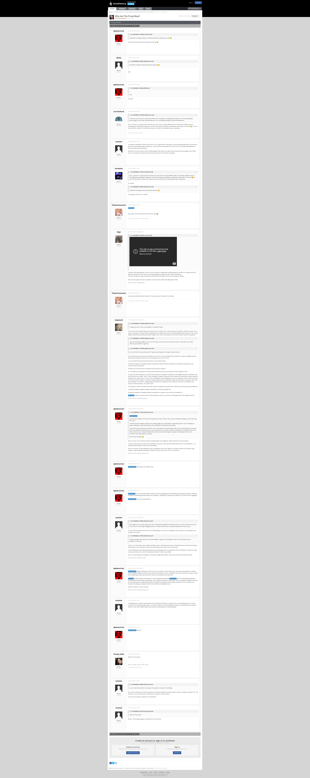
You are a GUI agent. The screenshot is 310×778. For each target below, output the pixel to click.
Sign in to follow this (185, 16)
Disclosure (161, 772)
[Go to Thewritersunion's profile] (118, 212)
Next (135, 25)
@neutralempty (132, 467)
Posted (133, 31)
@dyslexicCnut (133, 416)
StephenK (119, 320)
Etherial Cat (147, 412)
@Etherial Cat (131, 493)
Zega (119, 232)
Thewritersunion (119, 205)
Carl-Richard (119, 111)
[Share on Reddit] (116, 763)
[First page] (111, 26)
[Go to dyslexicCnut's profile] (118, 38)
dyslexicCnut (118, 31)
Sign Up (198, 2)
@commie (130, 578)
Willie (118, 58)
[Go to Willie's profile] (118, 65)
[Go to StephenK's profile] (118, 327)
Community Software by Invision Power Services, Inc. (155, 775)
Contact (168, 772)
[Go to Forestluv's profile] (118, 175)
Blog (141, 8)
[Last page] (138, 26)
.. (128, 670)
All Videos (132, 8)
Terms (150, 772)
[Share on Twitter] (113, 763)
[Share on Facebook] (110, 763)
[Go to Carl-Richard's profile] (118, 118)
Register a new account (133, 752)
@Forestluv (131, 208)
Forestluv (147, 34)
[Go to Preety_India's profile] (118, 661)
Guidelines (122, 8)
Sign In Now (177, 752)
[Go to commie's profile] (118, 149)
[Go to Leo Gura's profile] (112, 17)
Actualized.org (143, 772)
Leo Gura (146, 235)
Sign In (191, 2)
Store (148, 8)
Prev (114, 25)
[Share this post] (198, 31)
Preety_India (119, 654)
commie (118, 142)
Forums (112, 8)
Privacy (155, 772)
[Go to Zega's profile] (118, 239)
